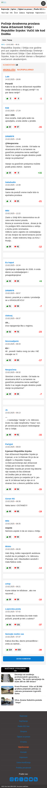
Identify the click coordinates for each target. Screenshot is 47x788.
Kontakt (23, 752)
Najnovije (5, 9)
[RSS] (35, 779)
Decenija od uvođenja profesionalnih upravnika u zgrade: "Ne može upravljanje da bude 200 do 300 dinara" (29, 678)
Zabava (22, 13)
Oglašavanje (23, 747)
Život (16, 13)
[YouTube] (31, 779)
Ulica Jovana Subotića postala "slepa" (28, 701)
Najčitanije (30, 13)
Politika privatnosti (23, 768)
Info (11, 13)
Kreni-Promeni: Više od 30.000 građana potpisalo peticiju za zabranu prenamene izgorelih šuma (28, 690)
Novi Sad (4, 13)
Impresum (23, 757)
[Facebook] (16, 779)
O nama (23, 742)
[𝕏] (21, 779)
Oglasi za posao (25, 9)
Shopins (23, 731)
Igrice (13, 9)
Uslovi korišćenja (23, 763)
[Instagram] (11, 779)
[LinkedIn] (26, 779)
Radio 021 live (40, 9)
